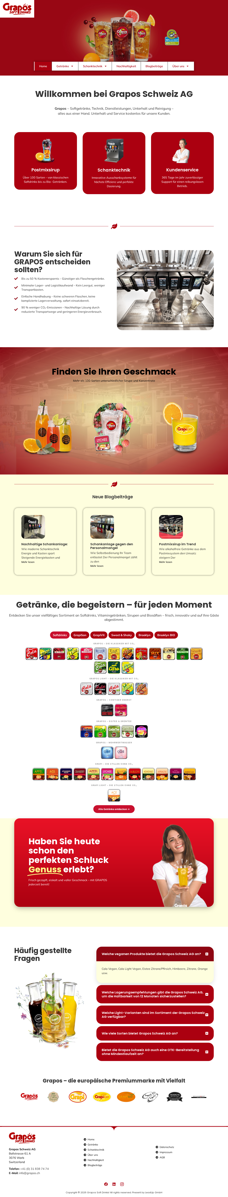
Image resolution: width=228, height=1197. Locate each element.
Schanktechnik (92, 66)
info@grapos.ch (29, 1173)
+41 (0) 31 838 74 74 (34, 1169)
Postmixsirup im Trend (177, 544)
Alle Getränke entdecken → (114, 809)
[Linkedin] (114, 1184)
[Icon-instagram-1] (122, 1184)
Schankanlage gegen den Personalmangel (111, 546)
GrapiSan (80, 635)
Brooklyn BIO (166, 635)
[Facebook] (106, 1184)
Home (43, 66)
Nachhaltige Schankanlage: (44, 544)
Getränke (62, 66)
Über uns (178, 66)
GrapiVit (99, 635)
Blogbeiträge (154, 66)
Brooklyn (145, 635)
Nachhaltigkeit (126, 66)
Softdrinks (60, 635)
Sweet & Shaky (121, 635)
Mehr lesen (27, 562)
